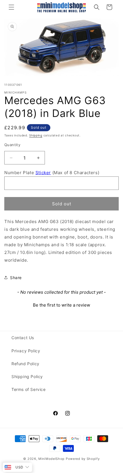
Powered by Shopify (83, 459)
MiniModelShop (51, 459)
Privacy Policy (25, 350)
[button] (11, 7)
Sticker (43, 172)
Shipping (35, 135)
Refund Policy (25, 363)
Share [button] (16, 277)
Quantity (12, 144)
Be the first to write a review (61, 305)
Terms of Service (28, 389)
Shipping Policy (27, 376)
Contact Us (22, 337)
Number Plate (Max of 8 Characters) (51, 172)
